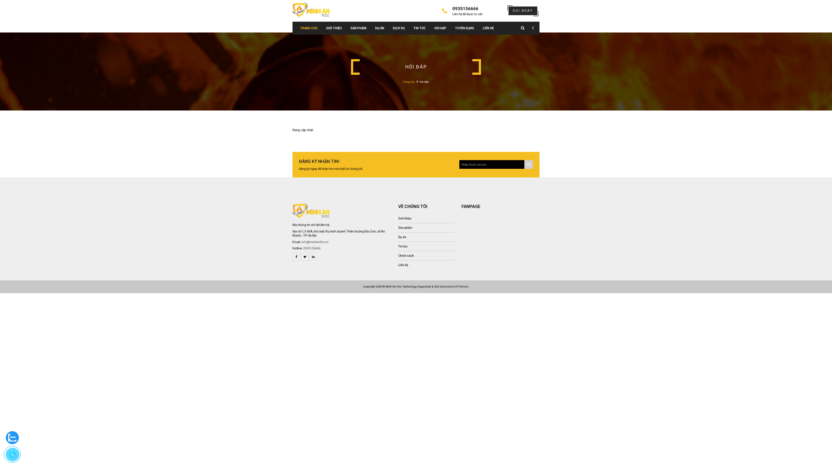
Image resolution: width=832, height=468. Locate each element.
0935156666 (312, 248)
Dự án (379, 28)
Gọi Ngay (523, 10)
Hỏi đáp (440, 28)
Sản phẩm (358, 28)
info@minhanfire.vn (314, 242)
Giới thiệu (334, 28)
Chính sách (406, 255)
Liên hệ (488, 28)
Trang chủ (308, 28)
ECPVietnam (460, 286)
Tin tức (419, 28)
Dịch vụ (399, 28)
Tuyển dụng (464, 28)
